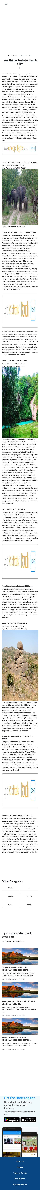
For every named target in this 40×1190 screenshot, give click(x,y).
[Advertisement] (20, 28)
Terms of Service (20, 1173)
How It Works (20, 1179)
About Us (20, 1161)
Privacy (20, 1167)
